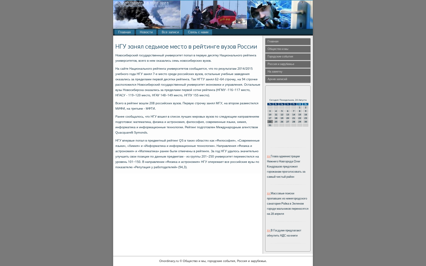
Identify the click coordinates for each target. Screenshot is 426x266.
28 (293, 121)
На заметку (275, 71)
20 (287, 118)
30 (305, 121)
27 (287, 121)
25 (276, 121)
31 (270, 125)
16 (305, 114)
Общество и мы (278, 49)
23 (305, 118)
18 (276, 118)
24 (270, 121)
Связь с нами (198, 32)
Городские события (280, 56)
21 (293, 118)
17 (270, 118)
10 (270, 114)
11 (276, 114)
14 (293, 114)
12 (282, 114)
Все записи (170, 32)
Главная (124, 32)
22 (299, 118)
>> (269, 156)
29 (299, 121)
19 (282, 118)
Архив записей (277, 79)
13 (287, 114)
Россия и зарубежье (281, 64)
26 (282, 121)
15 (299, 114)
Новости (146, 32)
